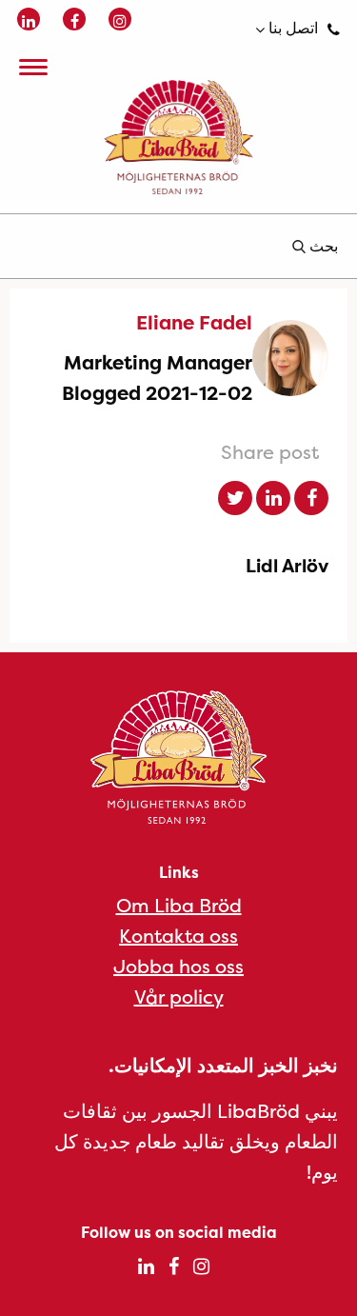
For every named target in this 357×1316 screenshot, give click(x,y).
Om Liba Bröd (179, 905)
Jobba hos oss (178, 966)
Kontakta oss (178, 935)
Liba (178, 137)
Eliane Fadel (194, 322)
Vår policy (179, 996)
